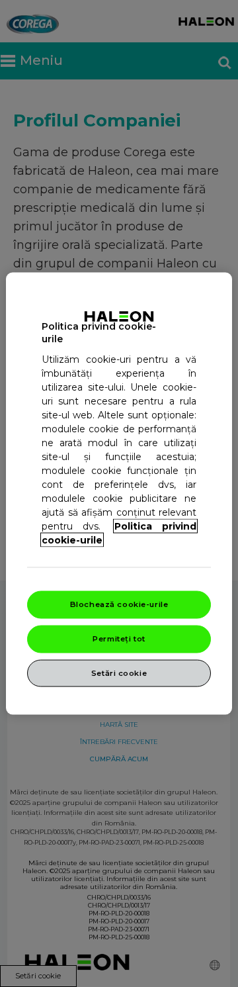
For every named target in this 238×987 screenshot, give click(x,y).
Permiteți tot (119, 638)
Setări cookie (119, 672)
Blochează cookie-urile (119, 603)
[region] (119, 493)
